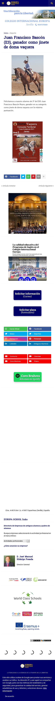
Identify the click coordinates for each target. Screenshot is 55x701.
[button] (3, 3)
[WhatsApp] (28, 176)
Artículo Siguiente (45, 186)
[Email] (38, 176)
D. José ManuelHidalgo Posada (25, 558)
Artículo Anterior (9, 186)
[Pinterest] (33, 176)
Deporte (13, 33)
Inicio (6, 33)
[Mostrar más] (43, 176)
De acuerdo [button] (9, 696)
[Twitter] (23, 176)
